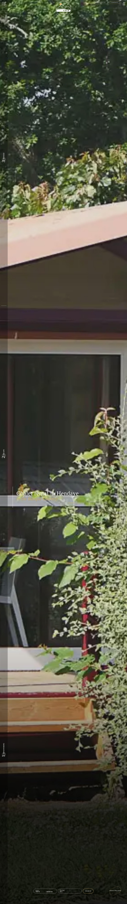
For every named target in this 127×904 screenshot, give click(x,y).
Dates (37, 890)
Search (88, 891)
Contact (114, 2)
